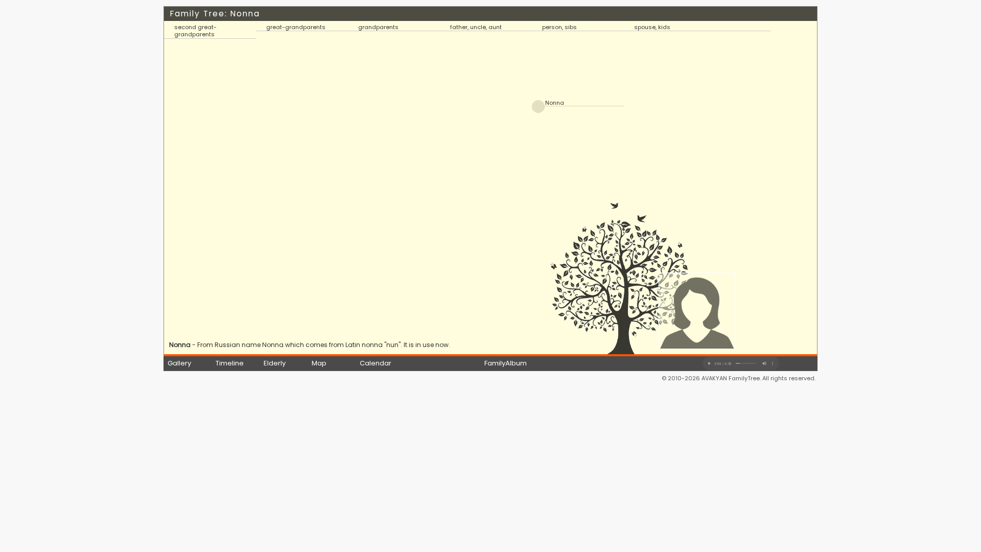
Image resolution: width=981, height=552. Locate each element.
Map (319, 363)
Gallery (179, 363)
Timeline (230, 363)
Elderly (275, 363)
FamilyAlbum (505, 363)
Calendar (375, 363)
